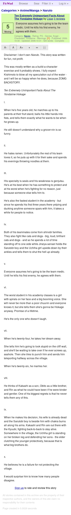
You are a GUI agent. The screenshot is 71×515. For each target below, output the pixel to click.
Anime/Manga (29, 10)
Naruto (47, 10)
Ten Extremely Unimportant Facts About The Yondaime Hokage (39, 17)
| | (44, 47)
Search (38, 3)
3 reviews (59, 19)
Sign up (19, 488)
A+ (21, 47)
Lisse (50, 19)
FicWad (8, 3)
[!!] (48, 38)
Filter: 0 (46, 3)
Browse (23, 3)
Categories (9, 10)
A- (5, 47)
